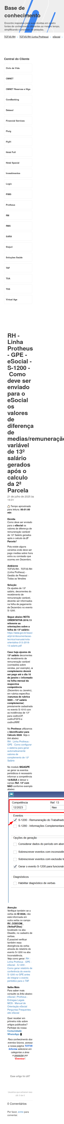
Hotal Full (11, 152)
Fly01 (8, 141)
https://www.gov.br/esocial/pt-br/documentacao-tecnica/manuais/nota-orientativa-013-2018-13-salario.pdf (19, 639)
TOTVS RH (9, 36)
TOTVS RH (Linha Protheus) (34, 36)
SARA (9, 236)
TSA (8, 278)
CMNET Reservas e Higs (18, 89)
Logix (9, 183)
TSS (8, 289)
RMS (8, 225)
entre (20, 1111)
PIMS (8, 194)
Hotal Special (12, 162)
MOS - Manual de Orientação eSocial (17, 1004)
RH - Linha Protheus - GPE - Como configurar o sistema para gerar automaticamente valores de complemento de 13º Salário (19, 751)
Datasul (9, 110)
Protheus (10, 204)
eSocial (56, 36)
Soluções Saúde (14, 257)
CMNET (9, 78)
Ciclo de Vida (13, 68)
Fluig (8, 131)
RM (7, 215)
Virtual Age (11, 299)
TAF (8, 267)
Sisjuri (9, 246)
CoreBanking (12, 99)
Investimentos (13, 173)
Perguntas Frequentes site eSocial (19, 1011)
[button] (20, 1081)
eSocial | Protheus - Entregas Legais (17, 998)
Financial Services (15, 120)
